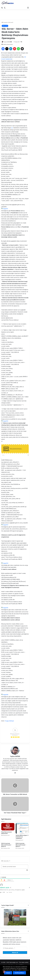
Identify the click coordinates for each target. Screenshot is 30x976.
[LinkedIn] (10, 48)
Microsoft (10, 22)
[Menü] (28, 7)
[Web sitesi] (15, 773)
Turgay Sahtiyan (9, 721)
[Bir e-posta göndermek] (11, 41)
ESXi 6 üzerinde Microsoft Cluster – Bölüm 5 (21, 845)
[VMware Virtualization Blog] (7, 3)
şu (12, 127)
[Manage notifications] (4, 972)
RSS (13, 768)
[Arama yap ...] (2, 7)
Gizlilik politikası (19, 972)
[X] (6, 48)
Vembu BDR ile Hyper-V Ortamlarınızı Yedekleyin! (22, 837)
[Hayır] (28, 970)
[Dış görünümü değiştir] (5, 7)
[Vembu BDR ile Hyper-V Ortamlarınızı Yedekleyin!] (22, 828)
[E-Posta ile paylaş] (22, 48)
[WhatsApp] (18, 48)
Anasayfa (5, 22)
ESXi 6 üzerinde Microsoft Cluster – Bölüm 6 (6, 845)
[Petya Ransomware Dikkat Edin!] (7, 826)
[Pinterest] (14, 48)
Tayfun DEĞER (7, 41)
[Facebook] (3, 48)
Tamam (8, 972)
